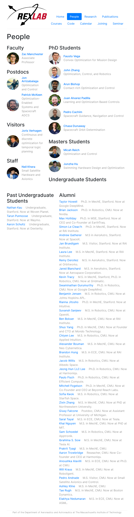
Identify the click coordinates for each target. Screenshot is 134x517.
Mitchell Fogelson (71, 385)
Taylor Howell (68, 201)
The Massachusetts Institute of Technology (98, 512)
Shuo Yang (66, 327)
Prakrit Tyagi (68, 448)
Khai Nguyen (68, 423)
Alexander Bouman (72, 344)
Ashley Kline (67, 486)
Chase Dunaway (74, 126)
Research (90, 16)
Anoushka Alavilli (70, 461)
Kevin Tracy (67, 277)
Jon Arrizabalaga (30, 79)
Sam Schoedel (69, 431)
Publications (110, 16)
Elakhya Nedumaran (72, 498)
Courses (56, 23)
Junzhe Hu (71, 164)
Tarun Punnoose (18, 216)
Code (71, 23)
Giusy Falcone (69, 411)
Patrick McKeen (32, 94)
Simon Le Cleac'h (71, 226)
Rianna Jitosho (69, 302)
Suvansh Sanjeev (70, 310)
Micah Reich (72, 150)
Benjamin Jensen (70, 293)
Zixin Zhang (67, 402)
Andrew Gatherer (71, 235)
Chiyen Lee (67, 335)
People (74, 16)
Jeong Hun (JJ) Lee (72, 369)
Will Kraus (66, 469)
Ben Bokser (67, 318)
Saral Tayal (67, 419)
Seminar (118, 23)
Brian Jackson (69, 210)
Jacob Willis (67, 360)
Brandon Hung (69, 352)
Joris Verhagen (32, 130)
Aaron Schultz (16, 224)
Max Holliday (68, 218)
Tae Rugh (65, 490)
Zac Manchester (32, 54)
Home (60, 16)
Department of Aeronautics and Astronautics (48, 512)
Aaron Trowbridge (71, 452)
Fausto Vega (72, 56)
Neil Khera (28, 166)
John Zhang (72, 70)
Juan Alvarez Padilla (77, 98)
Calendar (86, 23)
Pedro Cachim (73, 112)
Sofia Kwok (67, 394)
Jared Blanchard (70, 268)
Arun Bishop (72, 84)
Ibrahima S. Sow (70, 440)
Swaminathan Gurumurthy (76, 285)
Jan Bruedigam (69, 243)
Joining (102, 23)
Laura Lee (66, 252)
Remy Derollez (69, 260)
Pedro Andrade (69, 478)
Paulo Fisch (67, 377)
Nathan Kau (15, 207)
